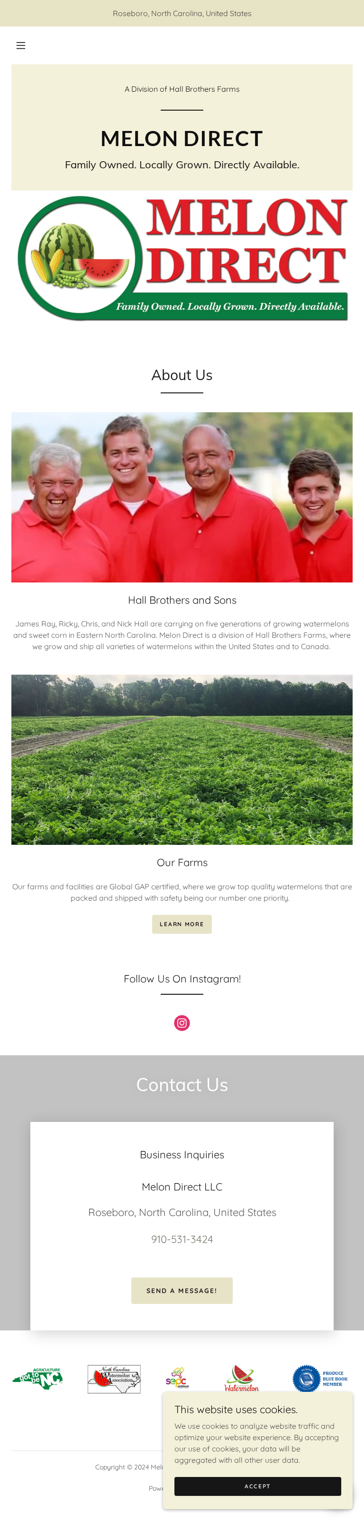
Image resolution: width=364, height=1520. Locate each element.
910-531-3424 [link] (182, 1239)
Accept (258, 1486)
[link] (182, 143)
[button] (20, 45)
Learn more (182, 924)
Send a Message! (181, 1290)
